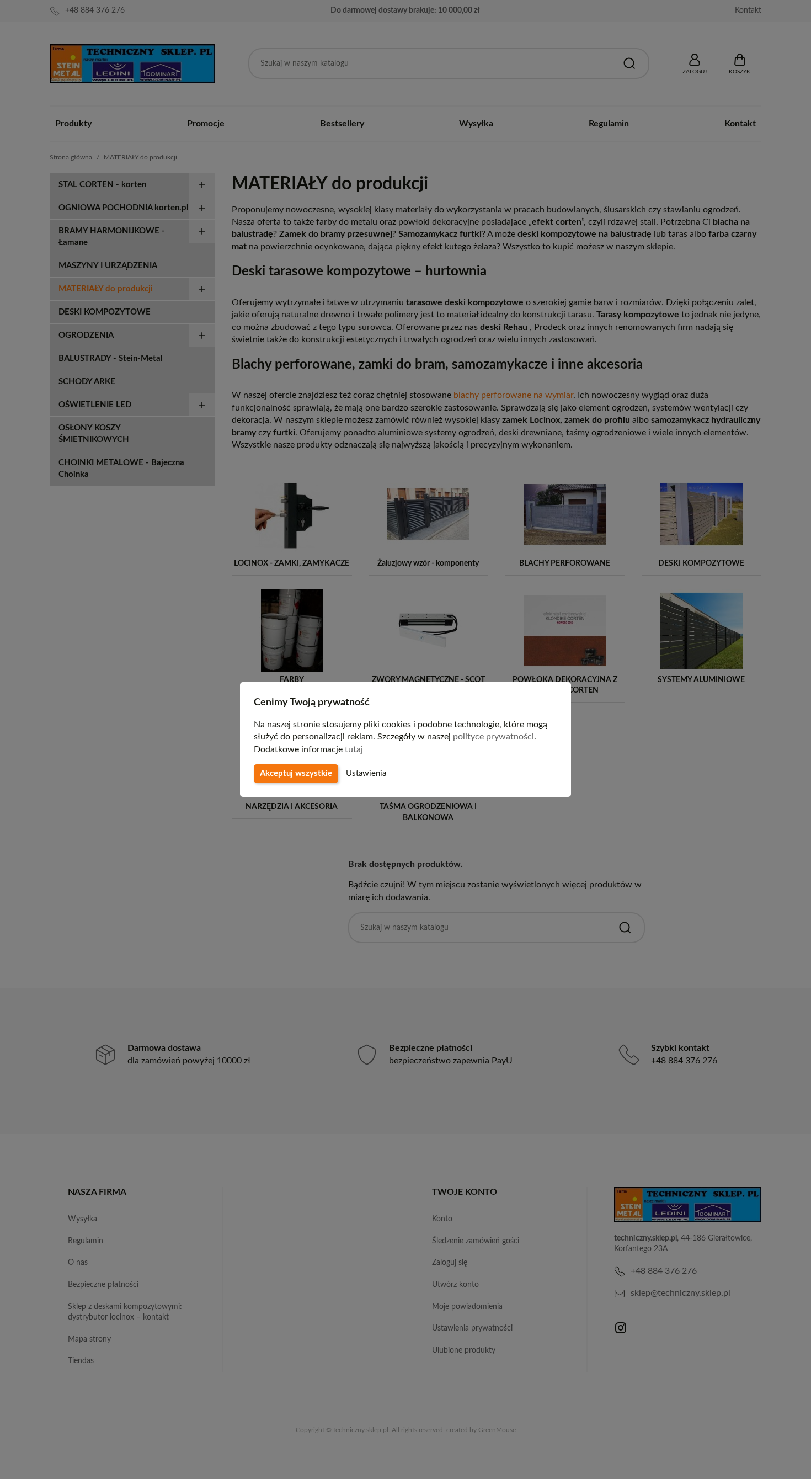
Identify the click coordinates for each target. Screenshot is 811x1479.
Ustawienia (366, 773)
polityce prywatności (493, 736)
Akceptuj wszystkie (296, 773)
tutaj (354, 749)
